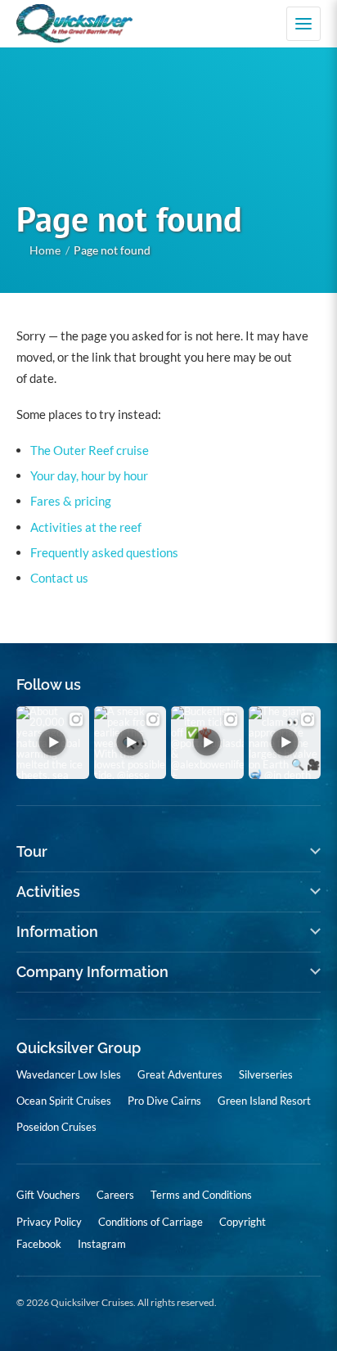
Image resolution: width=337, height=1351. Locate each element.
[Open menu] (303, 24)
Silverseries (266, 1074)
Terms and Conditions (201, 1194)
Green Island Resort (264, 1100)
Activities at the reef (86, 527)
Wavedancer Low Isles (68, 1074)
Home (45, 250)
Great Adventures (179, 1074)
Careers (115, 1194)
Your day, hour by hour (89, 475)
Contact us (59, 577)
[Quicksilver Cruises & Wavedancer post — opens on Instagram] (52, 742)
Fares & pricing (70, 500)
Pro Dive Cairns (164, 1100)
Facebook (38, 1244)
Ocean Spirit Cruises (63, 1100)
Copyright (242, 1221)
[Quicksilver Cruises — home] (82, 24)
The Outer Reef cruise (89, 450)
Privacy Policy (49, 1221)
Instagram (102, 1244)
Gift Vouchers (48, 1194)
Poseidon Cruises (56, 1126)
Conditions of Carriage (150, 1221)
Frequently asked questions (104, 552)
